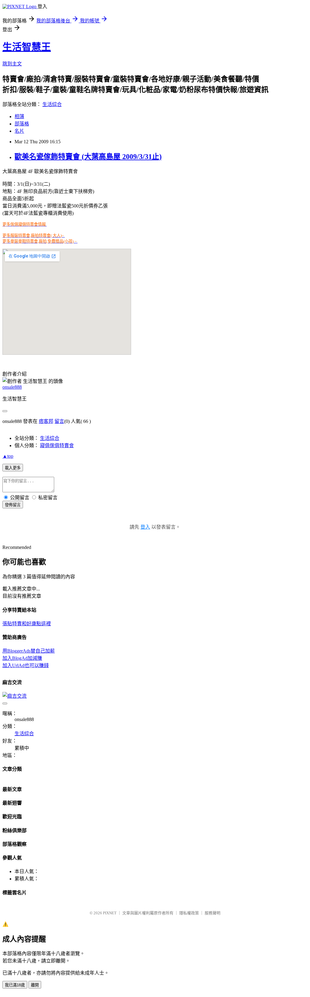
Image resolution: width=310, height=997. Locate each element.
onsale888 (12, 387)
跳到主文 (12, 63)
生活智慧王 (26, 47)
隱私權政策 (189, 913)
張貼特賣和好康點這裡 (26, 623)
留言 (59, 421)
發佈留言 (13, 505)
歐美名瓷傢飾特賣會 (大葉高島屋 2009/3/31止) (88, 157)
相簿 (19, 116)
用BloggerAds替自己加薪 (28, 650)
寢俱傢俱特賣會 (57, 445)
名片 (19, 131)
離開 (35, 985)
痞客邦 (46, 421)
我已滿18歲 (15, 985)
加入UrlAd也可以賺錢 (25, 665)
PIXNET (110, 913)
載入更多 (13, 468)
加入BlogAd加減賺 (22, 658)
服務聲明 (212, 913)
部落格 (22, 123)
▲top (7, 456)
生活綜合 (52, 104)
